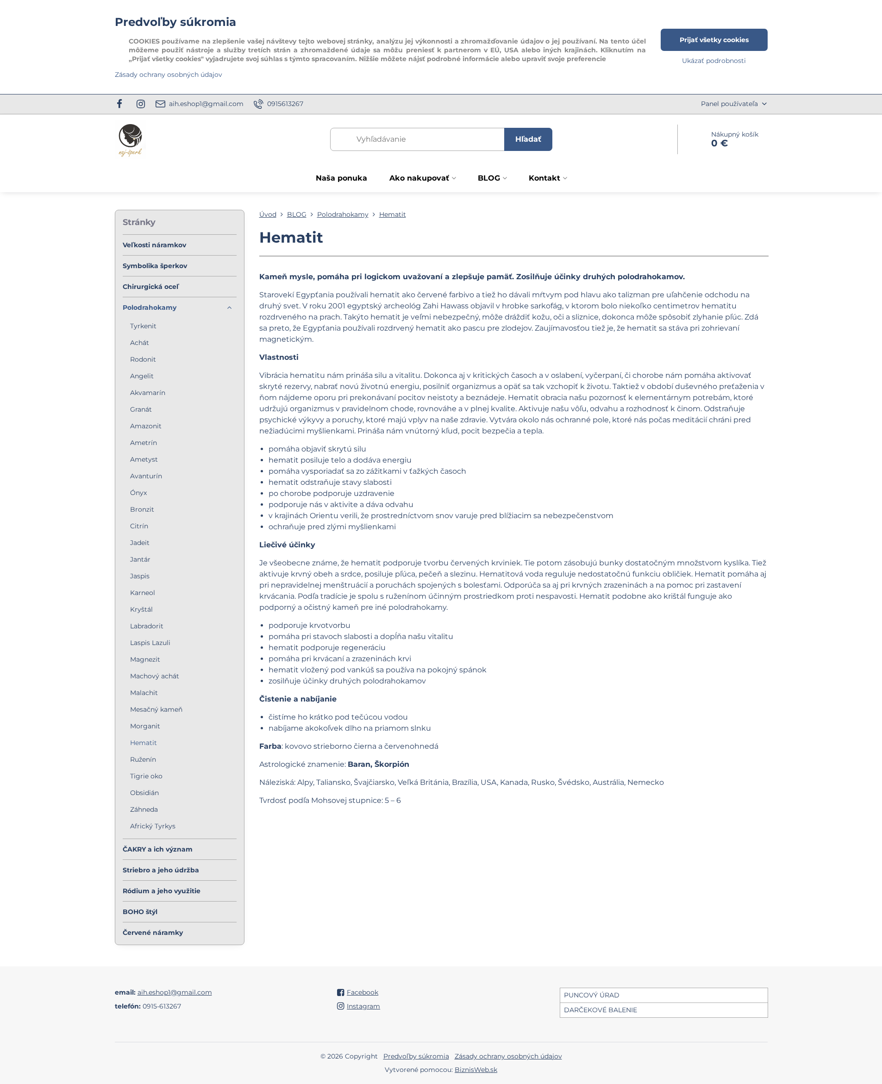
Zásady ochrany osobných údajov (508, 1056)
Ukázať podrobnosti (714, 60)
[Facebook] (122, 104)
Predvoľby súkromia (416, 1056)
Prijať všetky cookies (714, 40)
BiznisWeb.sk (476, 1069)
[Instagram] (140, 104)
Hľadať (528, 139)
